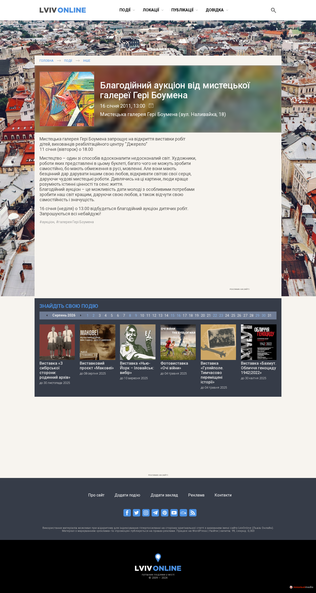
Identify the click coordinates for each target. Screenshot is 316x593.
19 (197, 315)
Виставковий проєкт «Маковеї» (97, 365)
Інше (86, 60)
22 (215, 315)
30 (264, 315)
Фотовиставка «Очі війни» (174, 365)
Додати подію (127, 495)
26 (239, 315)
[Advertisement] (239, 212)
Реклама (196, 495)
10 (142, 315)
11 (148, 315)
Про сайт (96, 495)
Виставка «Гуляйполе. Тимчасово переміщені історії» (212, 372)
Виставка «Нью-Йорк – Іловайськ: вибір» (137, 368)
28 (252, 315)
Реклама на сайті (240, 289)
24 (227, 315)
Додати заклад (164, 495)
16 (179, 315)
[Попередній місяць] (47, 316)
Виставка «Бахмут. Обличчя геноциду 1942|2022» (258, 368)
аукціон (48, 222)
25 (233, 315)
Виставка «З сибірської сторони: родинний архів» (55, 370)
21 (209, 315)
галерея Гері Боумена (76, 222)
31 (270, 315)
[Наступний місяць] (81, 316)
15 (173, 315)
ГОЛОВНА (46, 60)
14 (166, 315)
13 (160, 315)
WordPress (199, 531)
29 (257, 315)
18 (191, 315)
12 (154, 315)
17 (185, 315)
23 (221, 315)
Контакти (223, 495)
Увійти (213, 531)
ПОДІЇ (68, 60)
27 (245, 315)
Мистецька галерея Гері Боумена (139, 114)
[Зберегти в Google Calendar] (149, 106)
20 (203, 315)
